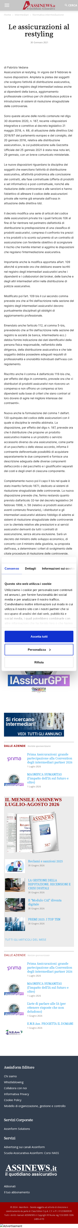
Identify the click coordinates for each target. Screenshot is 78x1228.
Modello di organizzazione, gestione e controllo (35, 1106)
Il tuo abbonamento (17, 1192)
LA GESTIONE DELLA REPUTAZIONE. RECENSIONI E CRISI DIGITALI (49, 884)
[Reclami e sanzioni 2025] (15, 866)
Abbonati (10, 1186)
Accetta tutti (39, 636)
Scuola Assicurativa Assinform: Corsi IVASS (31, 1153)
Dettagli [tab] (30, 568)
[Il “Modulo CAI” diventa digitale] (15, 905)
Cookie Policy (12, 1100)
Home (7, 14)
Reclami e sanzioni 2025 (45, 861)
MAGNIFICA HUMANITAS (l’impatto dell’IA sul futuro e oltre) (48, 778)
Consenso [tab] (12, 568)
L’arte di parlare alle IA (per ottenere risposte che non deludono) (46, 1007)
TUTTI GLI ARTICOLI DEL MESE (25, 939)
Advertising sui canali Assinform (24, 1147)
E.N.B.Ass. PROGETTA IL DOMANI (50, 1024)
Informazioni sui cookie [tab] (58, 568)
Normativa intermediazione (48, 14)
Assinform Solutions (17, 1129)
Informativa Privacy (16, 1094)
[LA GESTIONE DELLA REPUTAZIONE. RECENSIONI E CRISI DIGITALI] (15, 885)
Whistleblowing (13, 1082)
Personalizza (37, 649)
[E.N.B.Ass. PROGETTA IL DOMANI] (14, 1028)
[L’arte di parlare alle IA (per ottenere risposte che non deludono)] (14, 1008)
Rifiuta (39, 662)
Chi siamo (10, 1076)
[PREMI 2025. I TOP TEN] (15, 924)
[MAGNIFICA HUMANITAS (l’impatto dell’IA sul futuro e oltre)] (14, 779)
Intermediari (22, 14)
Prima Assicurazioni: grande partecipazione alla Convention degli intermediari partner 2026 (49, 758)
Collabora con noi (15, 1088)
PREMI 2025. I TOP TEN (44, 919)
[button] (6, 5)
